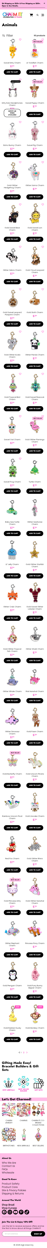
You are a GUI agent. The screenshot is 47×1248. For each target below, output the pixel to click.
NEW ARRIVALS (9, 1090)
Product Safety (10, 1183)
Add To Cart (12, 72)
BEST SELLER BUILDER (23, 1090)
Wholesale (8, 1172)
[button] (20, 39)
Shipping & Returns (13, 1193)
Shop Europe (9, 1208)
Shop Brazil (8, 1204)
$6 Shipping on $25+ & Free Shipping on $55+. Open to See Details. (21, 4)
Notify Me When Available (12, 113)
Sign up (38, 1233)
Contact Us (8, 1166)
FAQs (5, 1169)
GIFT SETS (38, 1090)
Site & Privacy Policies (14, 1190)
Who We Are (9, 1162)
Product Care (10, 1187)
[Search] (37, 15)
